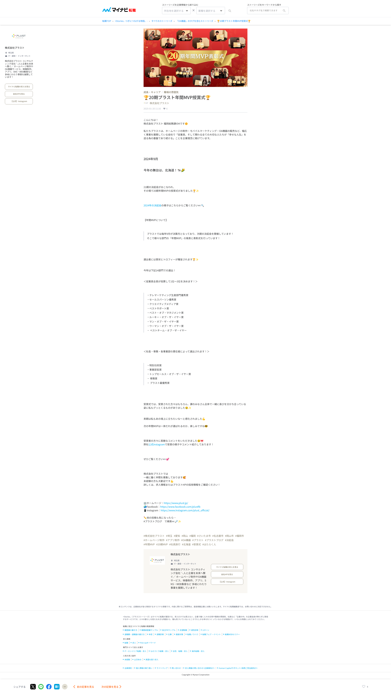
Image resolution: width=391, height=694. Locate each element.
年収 (150, 634)
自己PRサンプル (168, 630)
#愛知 (177, 536)
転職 (126, 642)
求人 (134, 642)
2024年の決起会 (152, 205)
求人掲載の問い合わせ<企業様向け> (200, 668)
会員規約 (128, 668)
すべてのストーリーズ (161, 20)
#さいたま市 (204, 536)
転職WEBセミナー (232, 634)
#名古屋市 (217, 536)
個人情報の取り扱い (144, 668)
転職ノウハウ (192, 634)
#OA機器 (186, 540)
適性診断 (194, 630)
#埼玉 (169, 536)
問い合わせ (176, 668)
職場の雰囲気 (171, 92)
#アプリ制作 (173, 540)
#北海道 (186, 544)
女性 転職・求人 (180, 651)
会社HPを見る (19, 93)
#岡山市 (229, 536)
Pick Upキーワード (148, 642)
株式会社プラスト (14, 47)
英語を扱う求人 (152, 659)
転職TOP (106, 20)
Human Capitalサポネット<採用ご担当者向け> (238, 668)
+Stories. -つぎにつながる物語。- (131, 20)
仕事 (170, 634)
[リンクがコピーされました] (65, 686)
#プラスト (197, 540)
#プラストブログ (214, 540)
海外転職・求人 (198, 651)
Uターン (206, 630)
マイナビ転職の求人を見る (19, 86)
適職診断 (160, 634)
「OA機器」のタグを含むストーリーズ (194, 20)
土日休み (137, 659)
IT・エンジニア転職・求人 (135, 651)
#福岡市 (239, 536)
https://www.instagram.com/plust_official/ (185, 510)
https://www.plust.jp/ (176, 503)
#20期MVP (162, 544)
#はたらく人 (209, 544)
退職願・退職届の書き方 (134, 634)
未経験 (127, 659)
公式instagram (156, 444)
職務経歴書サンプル (149, 630)
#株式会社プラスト (154, 536)
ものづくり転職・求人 (159, 651)
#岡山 (185, 536)
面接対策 (179, 634)
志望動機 (183, 630)
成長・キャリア (152, 92)
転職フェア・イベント (211, 634)
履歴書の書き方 (130, 630)
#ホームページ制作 (154, 540)
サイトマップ (162, 668)
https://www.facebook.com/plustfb (180, 506)
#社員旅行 (174, 544)
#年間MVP (149, 544)
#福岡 (192, 536)
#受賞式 (196, 544)
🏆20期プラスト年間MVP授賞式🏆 (233, 20)
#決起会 (229, 540)
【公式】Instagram (19, 101)
